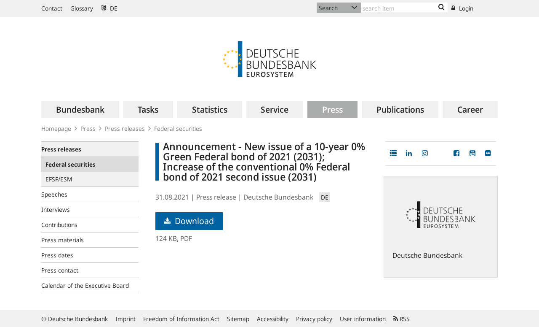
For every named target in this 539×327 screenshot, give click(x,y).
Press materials (62, 240)
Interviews (55, 209)
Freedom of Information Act (181, 319)
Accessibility (272, 319)
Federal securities (178, 128)
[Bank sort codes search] (441, 8)
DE (112, 8)
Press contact (59, 270)
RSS (404, 319)
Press (88, 128)
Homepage (56, 128)
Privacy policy (314, 319)
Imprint (125, 319)
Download (193, 221)
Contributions (59, 225)
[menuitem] (80, 109)
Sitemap (238, 319)
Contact (51, 8)
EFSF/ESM (58, 179)
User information (363, 319)
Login (465, 8)
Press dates (57, 255)
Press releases (125, 128)
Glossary (81, 8)
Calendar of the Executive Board (85, 285)
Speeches (54, 194)
